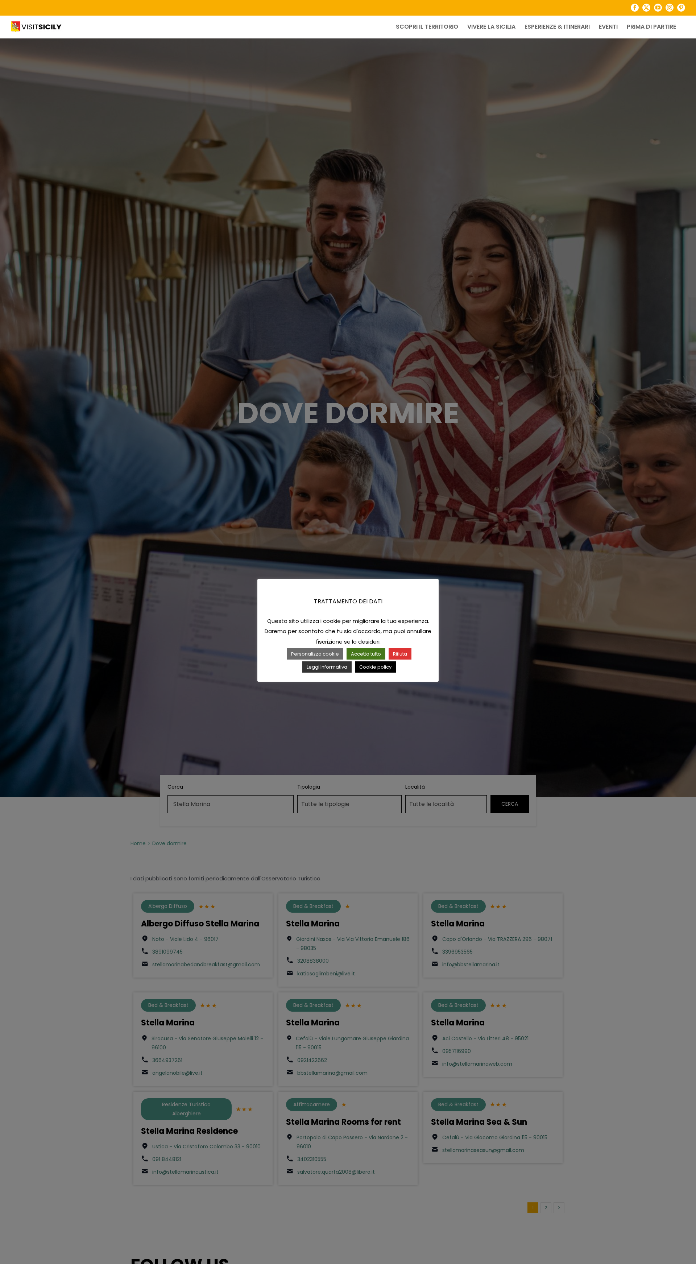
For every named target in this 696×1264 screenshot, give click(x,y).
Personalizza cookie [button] (315, 653)
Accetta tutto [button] (366, 653)
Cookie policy (375, 667)
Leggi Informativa (327, 667)
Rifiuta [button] (400, 653)
